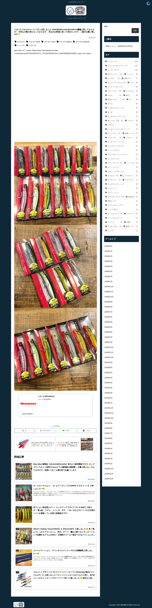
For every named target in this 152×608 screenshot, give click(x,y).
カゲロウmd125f (82, 42)
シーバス (21, 45)
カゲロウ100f (34, 42)
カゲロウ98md (65, 42)
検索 (105, 26)
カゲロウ (21, 42)
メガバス (32, 45)
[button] (87, 430)
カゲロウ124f (49, 42)
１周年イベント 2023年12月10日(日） (119, 46)
